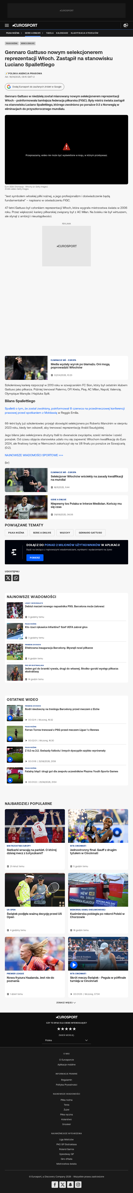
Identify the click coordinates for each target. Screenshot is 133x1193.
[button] (7, 25)
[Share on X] (8, 578)
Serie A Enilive (28, 43)
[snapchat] (70, 1184)
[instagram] (78, 1184)
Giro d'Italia (66, 1159)
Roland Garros (66, 1149)
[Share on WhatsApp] (16, 578)
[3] (66, 1029)
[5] (74, 1029)
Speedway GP (66, 1154)
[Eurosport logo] (24, 25)
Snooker (66, 1124)
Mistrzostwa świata (66, 1164)
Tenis (66, 1105)
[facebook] (55, 1184)
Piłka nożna (12, 43)
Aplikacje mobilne (67, 1064)
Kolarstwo (66, 1119)
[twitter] (62, 1184)
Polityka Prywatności (66, 1084)
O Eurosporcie (66, 1059)
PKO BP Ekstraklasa (66, 1144)
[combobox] (66, 1040)
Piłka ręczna (66, 1114)
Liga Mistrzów (66, 1139)
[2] (63, 1029)
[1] (59, 1029)
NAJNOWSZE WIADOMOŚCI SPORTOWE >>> (34, 455)
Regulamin (66, 1080)
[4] (70, 1029)
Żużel (66, 1109)
